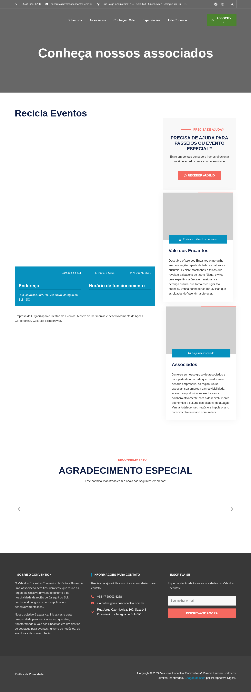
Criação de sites (195, 677)
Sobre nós (75, 20)
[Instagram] (222, 4)
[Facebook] (215, 4)
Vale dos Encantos (188, 250)
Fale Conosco (177, 20)
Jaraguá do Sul (71, 272)
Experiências (151, 20)
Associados (98, 20)
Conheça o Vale (124, 20)
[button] (232, 4)
